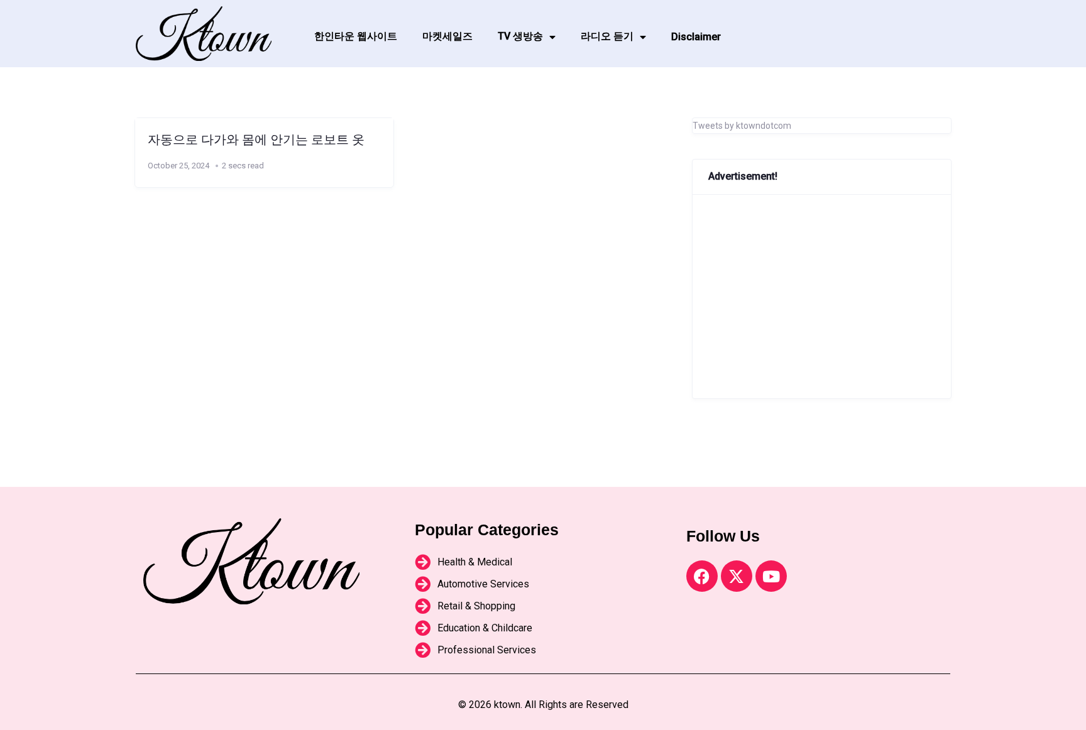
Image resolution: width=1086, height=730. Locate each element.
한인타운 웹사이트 (355, 36)
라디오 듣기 (607, 36)
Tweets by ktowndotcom (742, 126)
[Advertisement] (821, 296)
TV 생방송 (520, 36)
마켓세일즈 (447, 36)
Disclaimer (696, 37)
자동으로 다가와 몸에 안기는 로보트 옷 (256, 139)
